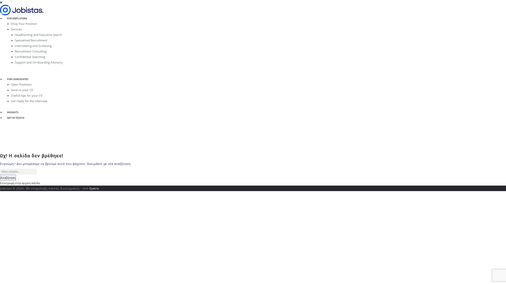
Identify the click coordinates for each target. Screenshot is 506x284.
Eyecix (94, 188)
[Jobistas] (21, 9)
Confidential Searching (30, 57)
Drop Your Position (24, 24)
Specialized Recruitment (31, 40)
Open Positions (21, 84)
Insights (12, 112)
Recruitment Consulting (31, 51)
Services (16, 29)
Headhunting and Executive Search (38, 35)
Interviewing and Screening (33, 46)
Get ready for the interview (29, 101)
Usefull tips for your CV (26, 95)
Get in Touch (15, 118)
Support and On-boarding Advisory (39, 62)
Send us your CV (22, 90)
